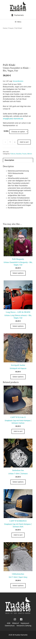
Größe (6, 131)
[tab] (18, 160)
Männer (29, 153)
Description (9, 160)
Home (5, 28)
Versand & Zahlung (24, 626)
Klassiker (18, 153)
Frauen (10, 28)
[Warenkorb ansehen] (18, 15)
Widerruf (15, 623)
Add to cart (24, 142)
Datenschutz (10, 626)
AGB (8, 623)
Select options (18, 273)
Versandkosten (18, 81)
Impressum (25, 623)
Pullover (12, 153)
